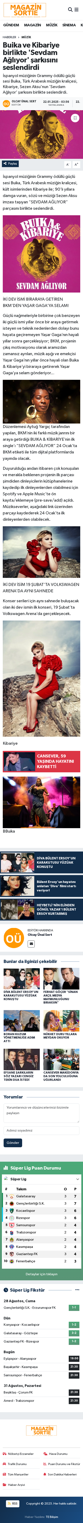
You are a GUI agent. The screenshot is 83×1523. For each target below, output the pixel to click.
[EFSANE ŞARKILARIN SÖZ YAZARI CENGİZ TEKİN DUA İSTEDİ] (22, 1059)
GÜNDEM (11, 25)
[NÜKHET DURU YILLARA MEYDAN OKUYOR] (61, 1021)
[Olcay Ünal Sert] (14, 938)
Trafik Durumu (17, 1464)
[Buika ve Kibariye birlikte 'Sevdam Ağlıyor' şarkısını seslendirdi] (41, 134)
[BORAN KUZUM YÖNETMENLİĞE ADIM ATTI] (22, 1021)
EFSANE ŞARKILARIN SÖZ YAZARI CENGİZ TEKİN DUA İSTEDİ (19, 1076)
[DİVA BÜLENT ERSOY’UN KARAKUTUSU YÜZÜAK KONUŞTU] (22, 978)
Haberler (9, 37)
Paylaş (12, 163)
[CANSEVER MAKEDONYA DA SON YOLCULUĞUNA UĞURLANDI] (61, 1059)
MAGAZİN (32, 25)
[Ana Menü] (76, 10)
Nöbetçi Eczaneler (21, 1453)
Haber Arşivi (16, 1484)
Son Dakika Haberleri (62, 1474)
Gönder (13, 1143)
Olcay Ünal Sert (40, 934)
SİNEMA (69, 25)
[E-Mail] (31, 943)
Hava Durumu (58, 1453)
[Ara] (70, 10)
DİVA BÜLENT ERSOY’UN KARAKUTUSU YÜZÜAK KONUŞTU (21, 996)
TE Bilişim (52, 1517)
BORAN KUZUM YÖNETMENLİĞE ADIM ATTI (19, 1038)
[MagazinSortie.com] (25, 10)
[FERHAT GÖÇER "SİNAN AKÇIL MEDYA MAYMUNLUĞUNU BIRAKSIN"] (61, 978)
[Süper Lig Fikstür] (77, 1290)
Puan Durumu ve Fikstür (64, 1464)
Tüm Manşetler (18, 1474)
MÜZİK (51, 25)
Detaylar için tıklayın (41, 1274)
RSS (14, 1503)
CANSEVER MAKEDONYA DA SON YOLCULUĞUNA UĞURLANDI (61, 1076)
